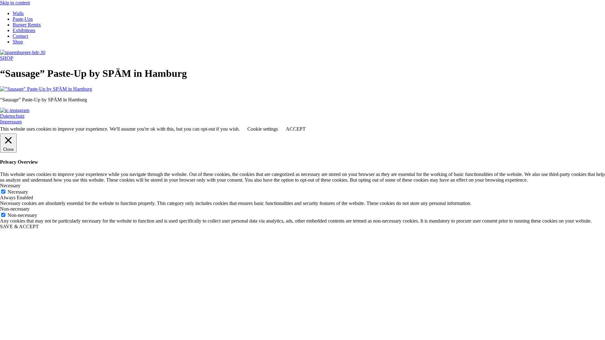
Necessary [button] (10, 185)
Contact (20, 36)
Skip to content (15, 2)
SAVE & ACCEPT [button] (19, 226)
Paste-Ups (23, 19)
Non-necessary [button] (15, 209)
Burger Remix (27, 24)
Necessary (18, 192)
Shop (18, 41)
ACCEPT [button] (296, 129)
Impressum (11, 121)
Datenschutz (12, 116)
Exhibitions (24, 30)
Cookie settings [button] (262, 129)
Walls (18, 13)
